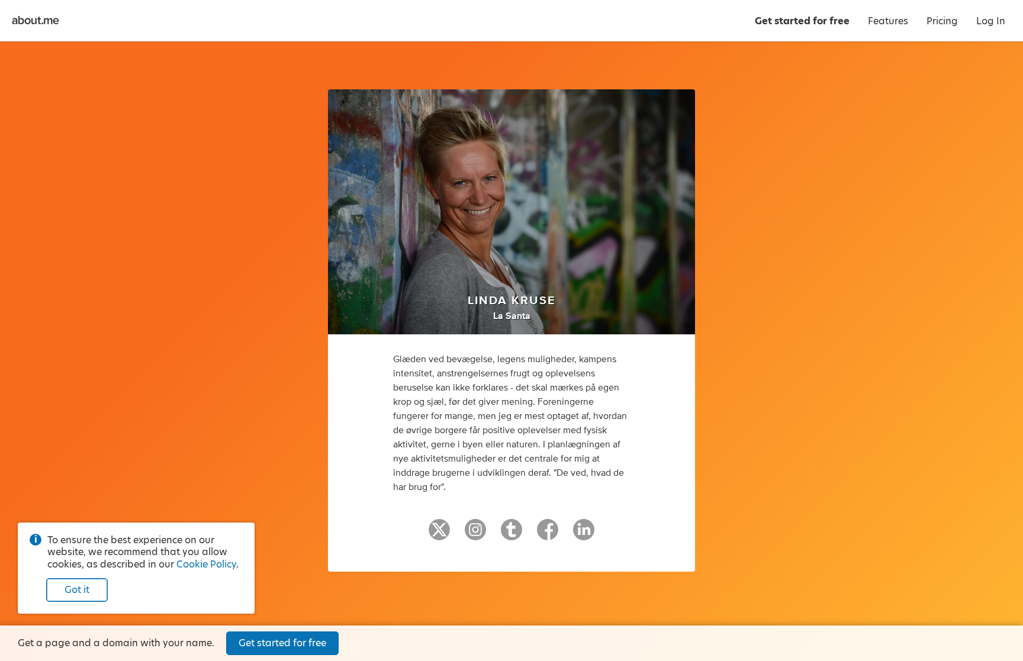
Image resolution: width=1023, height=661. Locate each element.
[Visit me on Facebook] (547, 535)
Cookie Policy (206, 564)
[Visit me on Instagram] (475, 535)
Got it (77, 589)
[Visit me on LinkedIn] (583, 535)
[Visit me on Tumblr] (511, 535)
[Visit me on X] (439, 535)
